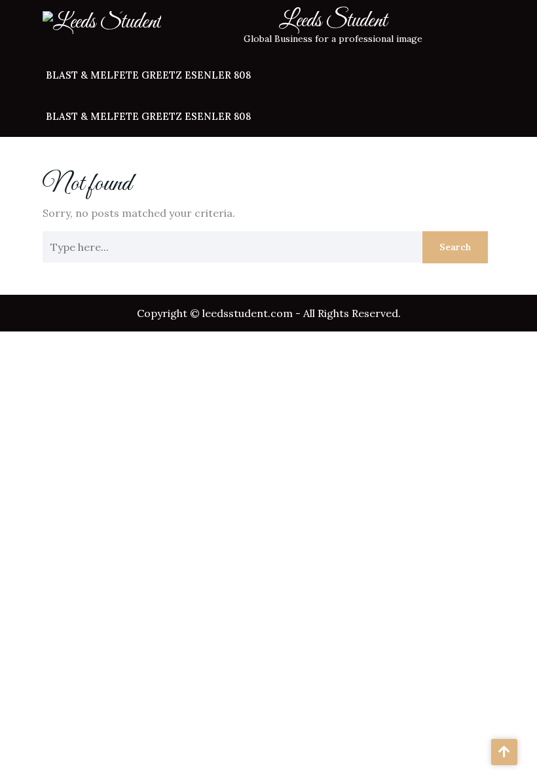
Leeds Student (333, 21)
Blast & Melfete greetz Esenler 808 (148, 75)
